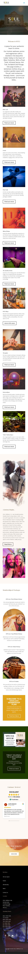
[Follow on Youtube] (12, 935)
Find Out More (14, 716)
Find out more (9, 123)
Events (4, 880)
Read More (8, 544)
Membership (6, 884)
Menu (4, 888)
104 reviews (16, 797)
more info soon (9, 323)
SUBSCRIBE (14, 854)
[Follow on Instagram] (8, 935)
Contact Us (5, 892)
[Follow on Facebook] (5, 935)
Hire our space (6, 876)
